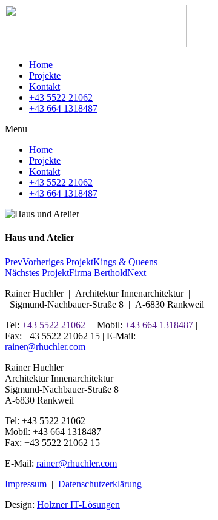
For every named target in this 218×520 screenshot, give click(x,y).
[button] (109, 129)
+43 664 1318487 (63, 108)
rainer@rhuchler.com (45, 347)
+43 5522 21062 (61, 97)
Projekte (45, 75)
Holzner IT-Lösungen (78, 504)
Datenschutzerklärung (100, 484)
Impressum (26, 484)
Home (41, 64)
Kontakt (44, 86)
